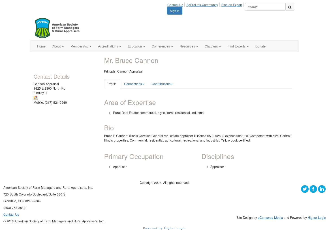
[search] (289, 7)
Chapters (212, 46)
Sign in (174, 11)
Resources (188, 46)
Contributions (161, 84)
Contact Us (175, 4)
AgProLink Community (202, 4)
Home (41, 46)
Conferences (161, 46)
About (57, 46)
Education (135, 46)
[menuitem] (176, 4)
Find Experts (237, 46)
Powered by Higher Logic (164, 228)
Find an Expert (231, 4)
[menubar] (206, 4)
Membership (79, 46)
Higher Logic (317, 217)
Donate (260, 46)
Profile (112, 84)
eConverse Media (270, 217)
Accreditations (108, 46)
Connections (133, 84)
